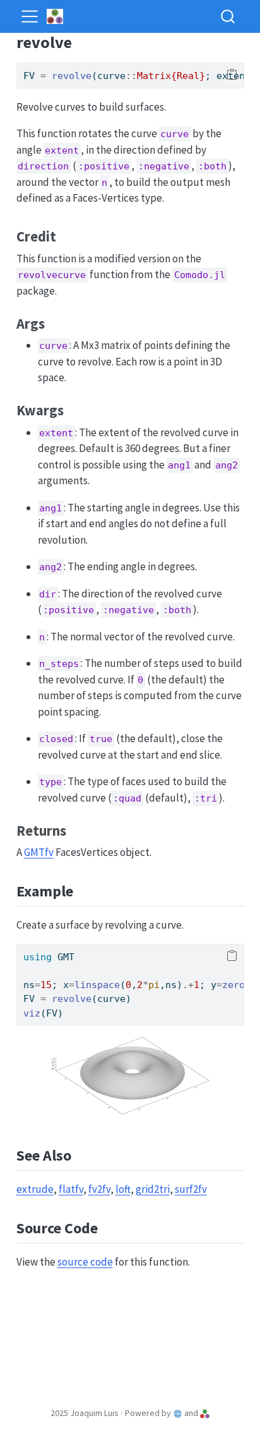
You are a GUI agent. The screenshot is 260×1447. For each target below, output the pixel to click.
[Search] (228, 16)
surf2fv (191, 1189)
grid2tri (153, 1189)
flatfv (71, 1189)
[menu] (29, 16)
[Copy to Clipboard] (232, 74)
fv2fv (99, 1189)
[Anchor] (66, 235)
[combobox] (228, 16)
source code (85, 1262)
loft (123, 1189)
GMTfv (39, 852)
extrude (35, 1189)
